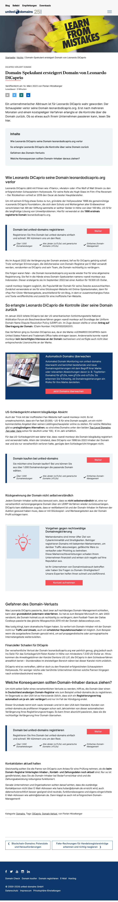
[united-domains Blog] (24, 12)
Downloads (45, 5)
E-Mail (63, 878)
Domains (20, 813)
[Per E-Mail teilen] (7, 95)
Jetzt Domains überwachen (68, 391)
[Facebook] (7, 871)
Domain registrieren (48, 878)
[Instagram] (24, 871)
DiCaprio (36, 813)
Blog (7, 5)
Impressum (25, 890)
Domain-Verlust (49, 813)
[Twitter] (13, 871)
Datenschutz (11, 890)
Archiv (20, 57)
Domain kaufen (29, 878)
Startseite (10, 57)
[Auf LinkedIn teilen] (28, 95)
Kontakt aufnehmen (64, 582)
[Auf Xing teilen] (21, 95)
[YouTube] (18, 871)
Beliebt (16, 5)
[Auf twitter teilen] (14, 95)
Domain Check (12, 878)
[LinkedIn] (30, 871)
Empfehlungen (29, 5)
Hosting (72, 878)
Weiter (98, 230)
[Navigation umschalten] (109, 12)
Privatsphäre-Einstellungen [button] (47, 890)
